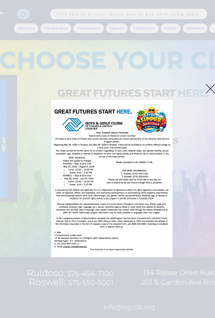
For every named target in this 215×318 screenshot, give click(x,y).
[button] (210, 88)
